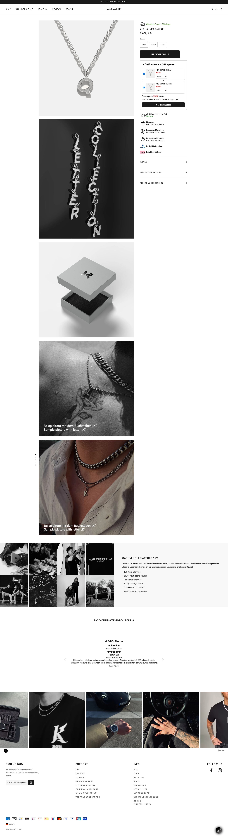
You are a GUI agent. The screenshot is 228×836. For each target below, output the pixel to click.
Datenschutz (142, 793)
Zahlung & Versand (87, 789)
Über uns (139, 777)
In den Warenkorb (160, 54)
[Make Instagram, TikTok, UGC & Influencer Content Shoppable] (221, 750)
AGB (136, 769)
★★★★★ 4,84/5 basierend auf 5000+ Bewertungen (114, 1)
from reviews (114, 648)
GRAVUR (70, 9)
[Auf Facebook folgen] (211, 770)
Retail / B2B (141, 789)
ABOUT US (43, 9)
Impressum (140, 785)
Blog (136, 781)
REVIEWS (56, 9)
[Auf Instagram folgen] (220, 770)
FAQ (78, 769)
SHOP (8, 9)
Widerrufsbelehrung (146, 797)
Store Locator (84, 781)
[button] (65, 659)
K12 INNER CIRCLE (24, 9)
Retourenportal (85, 785)
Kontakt (81, 777)
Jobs (136, 773)
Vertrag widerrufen (88, 797)
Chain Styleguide (86, 793)
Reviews (80, 773)
